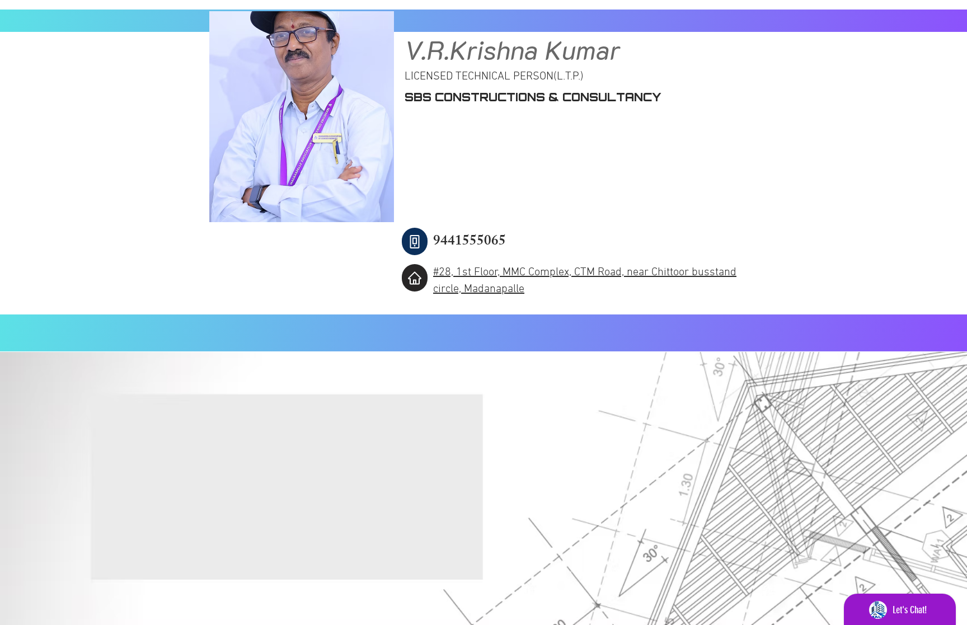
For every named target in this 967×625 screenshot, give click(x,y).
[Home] (415, 278)
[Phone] (415, 241)
